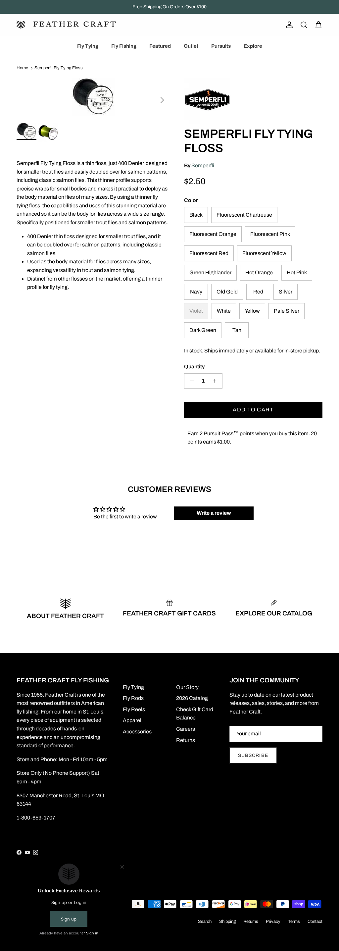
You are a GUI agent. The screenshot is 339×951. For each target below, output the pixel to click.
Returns (185, 740)
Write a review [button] (214, 513)
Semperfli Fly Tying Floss (58, 68)
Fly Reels (134, 709)
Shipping (227, 921)
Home (22, 68)
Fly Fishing (123, 46)
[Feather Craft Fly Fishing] (66, 25)
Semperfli (202, 165)
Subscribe (253, 755)
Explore (253, 46)
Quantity (194, 366)
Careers (185, 729)
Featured (160, 46)
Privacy (273, 921)
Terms (294, 921)
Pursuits (221, 46)
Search (205, 921)
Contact (315, 921)
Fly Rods (133, 698)
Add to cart (253, 409)
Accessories (137, 731)
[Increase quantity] (216, 381)
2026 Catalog (192, 698)
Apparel (132, 720)
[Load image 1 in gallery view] (93, 97)
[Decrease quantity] (190, 381)
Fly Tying (87, 46)
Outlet (191, 46)
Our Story (187, 687)
